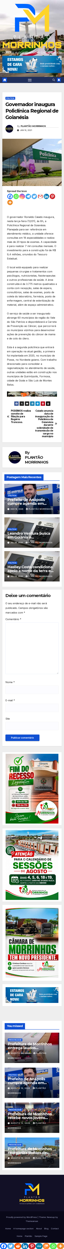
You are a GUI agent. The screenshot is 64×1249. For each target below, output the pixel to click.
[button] (54, 79)
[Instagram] (22, 196)
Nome (10, 682)
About (39, 1228)
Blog (46, 1228)
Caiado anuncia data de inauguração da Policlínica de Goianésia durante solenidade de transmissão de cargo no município (44, 423)
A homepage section (23, 1228)
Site (7, 718)
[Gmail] (40, 196)
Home (8, 1228)
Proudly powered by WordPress (22, 1217)
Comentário (13, 619)
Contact (55, 1228)
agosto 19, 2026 (21, 1088)
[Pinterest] (52, 196)
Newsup (51, 1217)
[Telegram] (28, 196)
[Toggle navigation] (29, 80)
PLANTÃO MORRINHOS (33, 126)
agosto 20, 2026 (21, 1053)
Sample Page (41, 1236)
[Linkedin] (46, 196)
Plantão (28, 1236)
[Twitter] (34, 196)
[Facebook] (10, 196)
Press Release (15, 1040)
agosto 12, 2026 (21, 1123)
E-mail (10, 700)
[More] (10, 202)
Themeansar (32, 1221)
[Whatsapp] (16, 196)
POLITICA (10, 98)
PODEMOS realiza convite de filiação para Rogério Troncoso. (21, 416)
